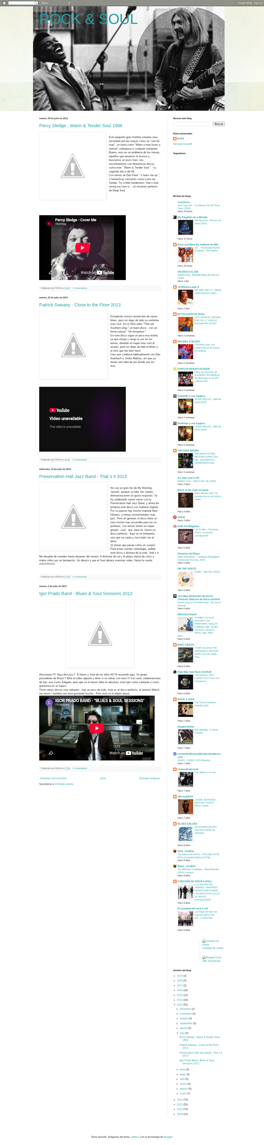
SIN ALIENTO (185, 796)
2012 (180, 1099)
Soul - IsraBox (186, 851)
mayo (183, 1074)
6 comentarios (80, 576)
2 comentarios (80, 459)
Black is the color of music (193, 490)
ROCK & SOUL (88, 19)
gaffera (135, 1137)
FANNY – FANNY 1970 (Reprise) (194, 760)
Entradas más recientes (53, 778)
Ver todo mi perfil (182, 144)
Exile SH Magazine (188, 526)
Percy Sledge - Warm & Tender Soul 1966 (80, 125)
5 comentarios (80, 768)
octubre (184, 1018)
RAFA (180, 138)
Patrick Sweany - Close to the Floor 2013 (80, 304)
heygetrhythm (186, 726)
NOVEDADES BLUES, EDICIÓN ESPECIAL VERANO (206, 830)
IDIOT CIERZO (186, 644)
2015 (180, 995)
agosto (184, 1028)
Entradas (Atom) (64, 784)
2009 (180, 1114)
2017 (180, 985)
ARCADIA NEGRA (188, 450)
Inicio (103, 778)
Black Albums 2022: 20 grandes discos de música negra (208, 496)
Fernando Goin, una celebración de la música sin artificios (207, 347)
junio (183, 1069)
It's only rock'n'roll (188, 478)
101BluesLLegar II (188, 287)
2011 (180, 1104)
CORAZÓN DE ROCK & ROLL (195, 881)
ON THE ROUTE (187, 568)
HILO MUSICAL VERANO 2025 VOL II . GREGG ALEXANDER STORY (208, 320)
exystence (184, 202)
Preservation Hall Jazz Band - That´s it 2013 (83, 476)
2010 (180, 1109)
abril (182, 1079)
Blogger (168, 1137)
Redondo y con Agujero (191, 396)
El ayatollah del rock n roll (193, 908)
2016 (180, 990)
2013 (180, 1004)
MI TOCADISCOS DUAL (191, 314)
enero (183, 1093)
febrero (184, 1088)
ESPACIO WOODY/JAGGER (194, 368)
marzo (183, 1083)
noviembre (186, 1013)
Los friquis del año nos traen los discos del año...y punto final (206, 914)
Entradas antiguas (149, 778)
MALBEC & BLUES (189, 341)
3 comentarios (80, 288)
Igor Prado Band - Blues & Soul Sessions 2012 (85, 593)
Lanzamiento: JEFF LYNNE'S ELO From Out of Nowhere (207, 678)
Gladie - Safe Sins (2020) (207, 572)
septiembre (186, 1023)
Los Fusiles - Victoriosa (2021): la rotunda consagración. (206, 532)
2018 (180, 980)
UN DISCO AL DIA (188, 271)
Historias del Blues (189, 553)
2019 (180, 975)
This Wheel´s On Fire (205, 772)
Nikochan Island (187, 614)
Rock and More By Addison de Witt (198, 244)
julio (182, 1033)
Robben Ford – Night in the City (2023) (197, 481)
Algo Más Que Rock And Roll (194, 672)
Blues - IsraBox (187, 866)
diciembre (186, 1009)
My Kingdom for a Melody (192, 217)
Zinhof (181, 517)
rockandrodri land (188, 769)
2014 (180, 1000)
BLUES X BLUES (187, 823)
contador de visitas (212, 948)
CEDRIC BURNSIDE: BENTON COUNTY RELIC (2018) (205, 803)
